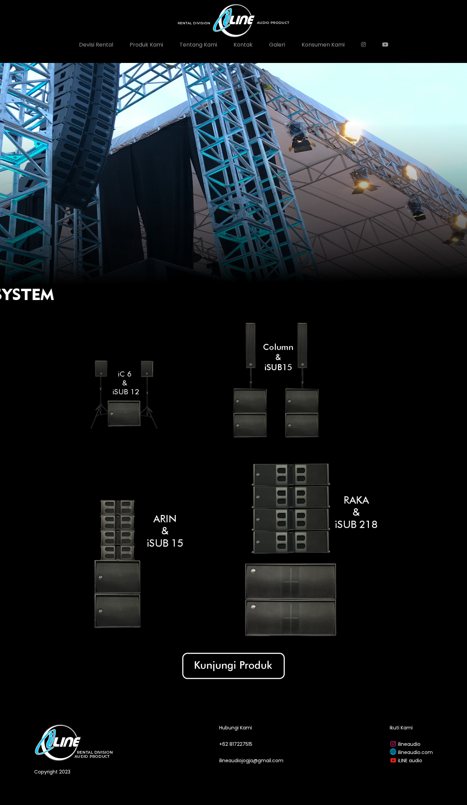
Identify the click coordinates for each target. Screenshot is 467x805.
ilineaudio (409, 744)
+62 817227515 (235, 744)
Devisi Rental (96, 45)
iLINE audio (410, 760)
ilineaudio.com (415, 752)
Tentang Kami (198, 45)
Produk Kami (146, 45)
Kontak (243, 45)
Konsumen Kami (323, 45)
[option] (233, 187)
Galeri (277, 45)
